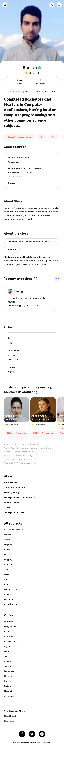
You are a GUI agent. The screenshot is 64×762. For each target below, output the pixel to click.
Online (11, 183)
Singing (8, 559)
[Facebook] (22, 734)
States (7, 507)
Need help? (10, 716)
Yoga (7, 539)
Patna (7, 686)
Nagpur (8, 676)
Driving (8, 564)
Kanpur (8, 661)
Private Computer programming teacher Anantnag (27, 448)
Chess (7, 584)
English (8, 544)
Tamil (7, 569)
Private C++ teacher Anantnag (18, 455)
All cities (9, 696)
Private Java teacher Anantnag (18, 459)
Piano (7, 554)
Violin (7, 579)
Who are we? (11, 482)
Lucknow (9, 671)
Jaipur (7, 666)
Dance (7, 594)
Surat (7, 656)
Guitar (7, 549)
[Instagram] (42, 734)
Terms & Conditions (14, 487)
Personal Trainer (13, 529)
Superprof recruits (14, 512)
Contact (9, 721)
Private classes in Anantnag (31, 444)
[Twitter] (32, 734)
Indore (7, 681)
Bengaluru (10, 626)
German (8, 599)
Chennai (9, 636)
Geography (10, 589)
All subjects (10, 604)
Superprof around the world (19, 497)
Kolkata (9, 631)
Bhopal (8, 691)
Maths (7, 534)
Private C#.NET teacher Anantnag (20, 463)
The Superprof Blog (14, 711)
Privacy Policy (12, 492)
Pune (6, 651)
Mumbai (8, 621)
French (7, 574)
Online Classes (12, 502)
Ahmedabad (11, 641)
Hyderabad (10, 646)
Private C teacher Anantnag (17, 452)
